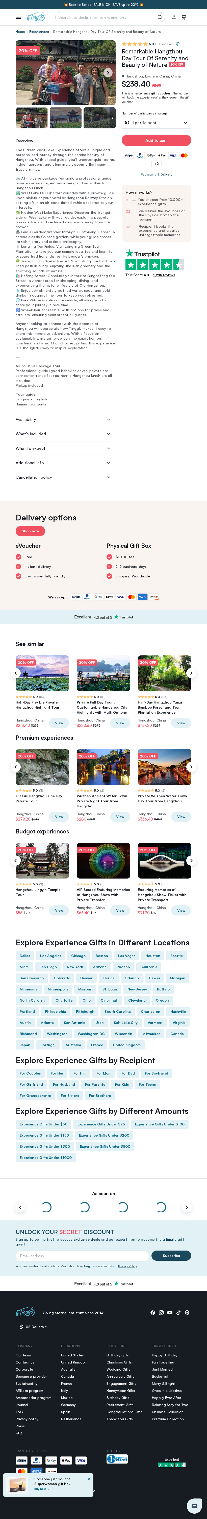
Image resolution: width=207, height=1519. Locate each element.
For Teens (147, 1084)
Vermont (155, 1022)
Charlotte (64, 1000)
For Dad (128, 1073)
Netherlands (71, 1419)
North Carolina (32, 1000)
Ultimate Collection (168, 1412)
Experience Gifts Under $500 (105, 1146)
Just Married (162, 1369)
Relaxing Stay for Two (170, 1405)
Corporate (24, 1369)
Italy (64, 1390)
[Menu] (19, 17)
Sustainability (27, 1383)
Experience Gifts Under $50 (43, 1124)
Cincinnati (109, 1000)
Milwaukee (151, 1033)
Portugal (48, 1045)
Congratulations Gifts (124, 1412)
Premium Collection (168, 1419)
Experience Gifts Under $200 (104, 1135)
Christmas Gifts (119, 1362)
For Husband (64, 1084)
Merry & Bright (163, 1383)
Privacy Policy (127, 1266)
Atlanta (47, 1022)
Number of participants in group (144, 113)
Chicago (78, 955)
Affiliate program (29, 1390)
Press (20, 1426)
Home (20, 32)
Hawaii (154, 978)
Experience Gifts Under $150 (44, 1135)
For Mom (103, 1073)
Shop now (30, 531)
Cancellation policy (34, 477)
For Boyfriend (156, 1073)
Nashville (178, 1011)
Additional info (30, 462)
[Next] (108, 72)
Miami (24, 967)
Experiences (39, 32)
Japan (25, 1045)
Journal (22, 1405)
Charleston (150, 1011)
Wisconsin (123, 1033)
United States (72, 1355)
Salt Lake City (126, 1022)
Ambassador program (33, 1397)
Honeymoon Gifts (121, 1390)
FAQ (19, 1433)
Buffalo (163, 989)
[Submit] (160, 17)
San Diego (48, 967)
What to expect (30, 448)
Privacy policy (27, 1419)
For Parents (95, 1084)
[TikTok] (178, 1312)
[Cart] (183, 17)
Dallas (25, 955)
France (97, 1045)
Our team (23, 1355)
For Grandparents (35, 1095)
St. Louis (109, 989)
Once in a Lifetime (167, 1390)
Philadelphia (55, 1011)
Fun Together (163, 1362)
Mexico (67, 1397)
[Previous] (16, 673)
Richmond (28, 1033)
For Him (79, 1073)
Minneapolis (58, 989)
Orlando (132, 978)
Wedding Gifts (118, 1369)
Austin (25, 1022)
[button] (194, 1506)
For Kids (122, 1084)
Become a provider (31, 1376)
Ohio (87, 1000)
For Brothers (100, 1095)
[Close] (89, 1486)
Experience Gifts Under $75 (101, 1124)
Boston (102, 955)
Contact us (25, 1362)
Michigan (177, 978)
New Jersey (137, 989)
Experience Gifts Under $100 (160, 1124)
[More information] (177, 44)
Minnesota (29, 989)
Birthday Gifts (118, 1397)
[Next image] (113, 117)
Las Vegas (126, 955)
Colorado (62, 978)
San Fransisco (32, 978)
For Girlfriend (31, 1084)
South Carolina (118, 1011)
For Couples (30, 1073)
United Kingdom (127, 1045)
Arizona (100, 967)
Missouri (85, 989)
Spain (65, 1412)
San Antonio (74, 1022)
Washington (57, 1033)
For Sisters (70, 1095)
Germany (68, 1405)
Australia (73, 1045)
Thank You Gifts (120, 1419)
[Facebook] (152, 1312)
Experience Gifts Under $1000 (46, 1157)
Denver (86, 978)
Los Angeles (50, 955)
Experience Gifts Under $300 (45, 1146)
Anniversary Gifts (120, 1376)
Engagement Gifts (121, 1383)
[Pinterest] (187, 1312)
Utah (99, 1022)
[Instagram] (161, 1312)
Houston (152, 955)
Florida (109, 978)
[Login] (174, 17)
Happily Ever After (166, 1397)
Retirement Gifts (120, 1405)
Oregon (162, 1000)
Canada (177, 1033)
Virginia (179, 1022)
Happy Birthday (164, 1355)
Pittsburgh (85, 1011)
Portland (27, 1011)
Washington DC (91, 1033)
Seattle (176, 955)
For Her (57, 1073)
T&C (19, 1412)
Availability (26, 419)
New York (75, 967)
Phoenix (123, 967)
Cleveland (137, 1000)
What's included (31, 433)
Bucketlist (160, 1376)
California (148, 967)
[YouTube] (170, 1312)
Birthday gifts (118, 1355)
